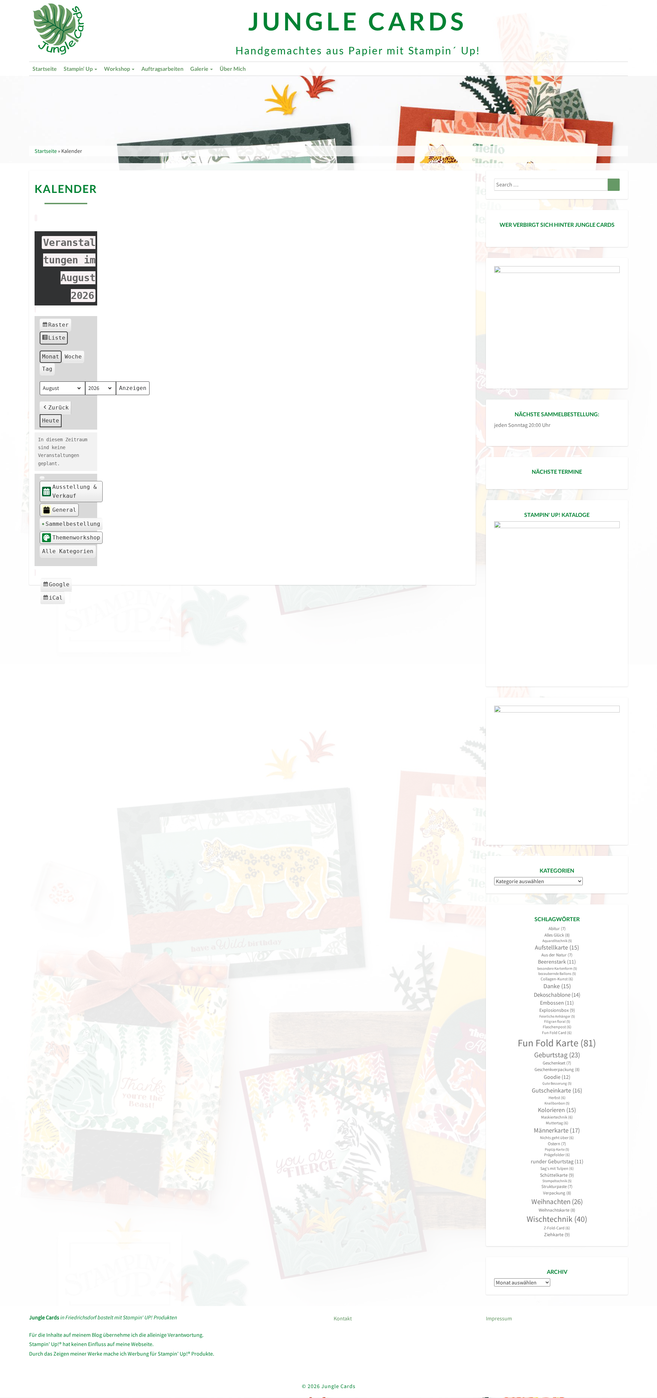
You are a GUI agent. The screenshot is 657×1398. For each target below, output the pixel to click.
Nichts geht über (557, 1137)
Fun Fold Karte (557, 1042)
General (64, 510)
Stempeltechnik (556, 1181)
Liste (54, 339)
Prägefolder (557, 1154)
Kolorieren (557, 1110)
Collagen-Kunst (557, 978)
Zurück (58, 407)
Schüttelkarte (557, 1175)
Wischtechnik (557, 1219)
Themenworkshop (76, 537)
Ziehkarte (557, 1234)
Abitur (557, 928)
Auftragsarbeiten (162, 68)
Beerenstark (557, 961)
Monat (50, 356)
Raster (55, 326)
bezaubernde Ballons (557, 973)
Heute (50, 420)
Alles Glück (557, 935)
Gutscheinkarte (557, 1090)
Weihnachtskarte (557, 1210)
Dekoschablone (557, 994)
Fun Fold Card (557, 1032)
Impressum (499, 1318)
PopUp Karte (557, 1149)
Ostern (557, 1143)
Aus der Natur (556, 954)
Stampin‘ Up (79, 68)
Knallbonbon (556, 1103)
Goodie (557, 1076)
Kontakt (343, 1318)
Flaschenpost (557, 1026)
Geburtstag (557, 1054)
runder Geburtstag (557, 1161)
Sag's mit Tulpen (557, 1168)
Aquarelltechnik (557, 941)
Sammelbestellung (73, 524)
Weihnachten (557, 1201)
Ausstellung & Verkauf (74, 491)
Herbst (557, 1097)
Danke (557, 986)
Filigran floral (557, 1021)
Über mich (233, 68)
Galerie (199, 68)
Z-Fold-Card (557, 1227)
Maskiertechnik (557, 1117)
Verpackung (557, 1193)
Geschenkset (557, 1063)
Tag (47, 369)
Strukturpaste (556, 1186)
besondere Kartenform (557, 968)
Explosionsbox (557, 1010)
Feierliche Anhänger (557, 1016)
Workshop (117, 68)
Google (57, 586)
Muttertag (557, 1122)
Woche (73, 356)
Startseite (45, 68)
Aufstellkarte (557, 947)
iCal (53, 599)
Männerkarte (557, 1130)
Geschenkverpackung (557, 1069)
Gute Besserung (556, 1083)
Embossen (557, 1002)
